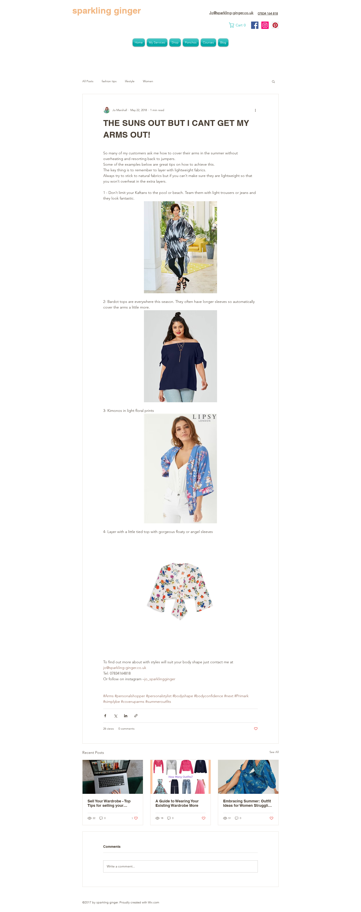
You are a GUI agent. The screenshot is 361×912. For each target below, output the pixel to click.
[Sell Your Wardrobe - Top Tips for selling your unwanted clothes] (113, 777)
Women (148, 81)
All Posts (87, 81)
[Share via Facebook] (105, 716)
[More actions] (255, 110)
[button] (238, 25)
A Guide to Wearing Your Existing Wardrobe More (177, 803)
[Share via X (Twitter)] (115, 716)
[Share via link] (136, 716)
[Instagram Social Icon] (265, 25)
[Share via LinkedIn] (126, 716)
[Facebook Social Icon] (254, 25)
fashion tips (109, 81)
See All (274, 752)
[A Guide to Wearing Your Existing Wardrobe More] (180, 777)
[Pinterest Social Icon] (275, 25)
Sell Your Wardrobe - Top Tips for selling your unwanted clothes (109, 803)
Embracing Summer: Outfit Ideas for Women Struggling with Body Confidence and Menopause (248, 803)
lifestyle (130, 81)
